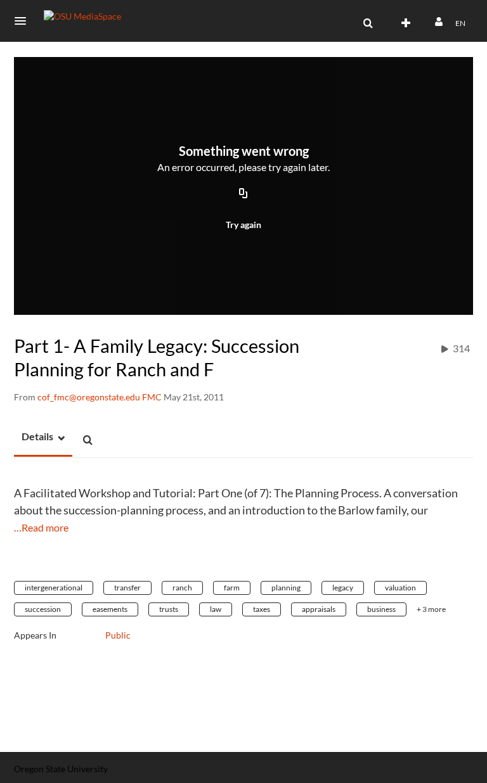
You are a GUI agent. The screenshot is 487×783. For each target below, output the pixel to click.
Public (118, 635)
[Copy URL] (243, 194)
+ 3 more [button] (431, 609)
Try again (243, 224)
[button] (24, 21)
